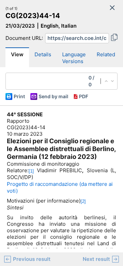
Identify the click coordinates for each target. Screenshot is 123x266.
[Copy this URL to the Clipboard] (114, 38)
